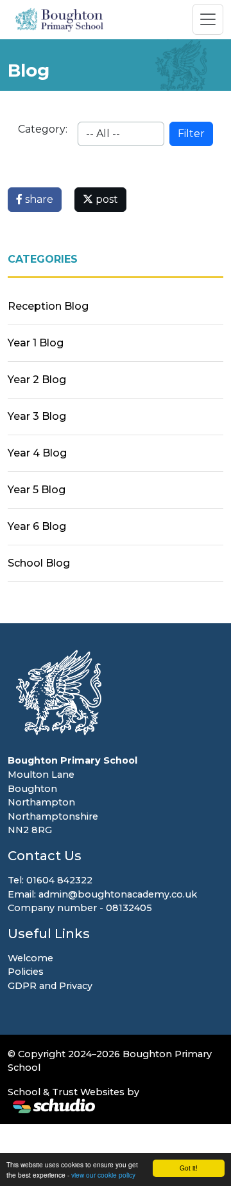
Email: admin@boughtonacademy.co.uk (102, 894)
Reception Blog (48, 306)
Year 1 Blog (36, 343)
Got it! (189, 1167)
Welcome (30, 958)
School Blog (39, 563)
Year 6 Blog (37, 526)
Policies (26, 971)
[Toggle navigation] (208, 19)
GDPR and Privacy (50, 986)
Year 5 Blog (36, 490)
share (37, 199)
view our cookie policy (103, 1175)
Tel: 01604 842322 (50, 880)
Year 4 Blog (37, 453)
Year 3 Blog (37, 416)
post (105, 199)
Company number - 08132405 (80, 908)
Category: (42, 129)
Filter (191, 133)
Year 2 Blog (37, 379)
